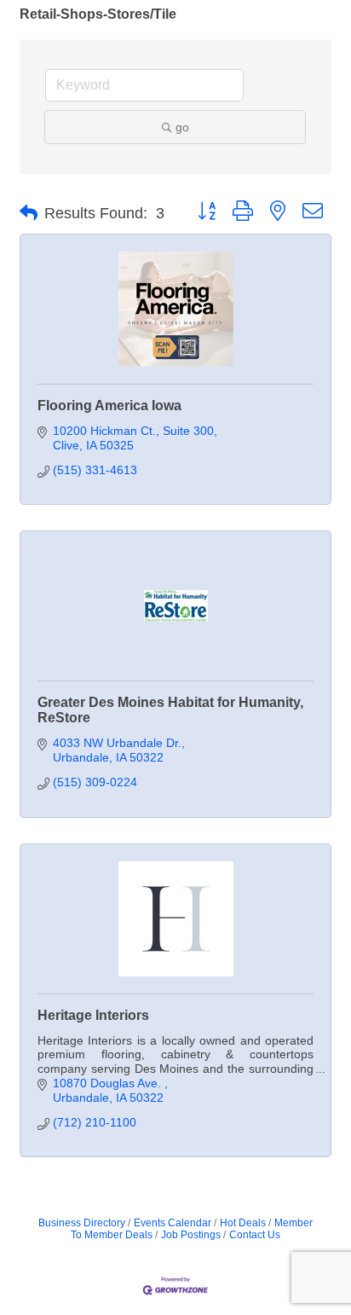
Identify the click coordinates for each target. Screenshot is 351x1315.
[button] (28, 213)
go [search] (182, 127)
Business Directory (81, 1223)
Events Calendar (172, 1223)
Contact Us (254, 1235)
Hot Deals (243, 1223)
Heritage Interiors (93, 1015)
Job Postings (191, 1235)
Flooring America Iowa (109, 405)
